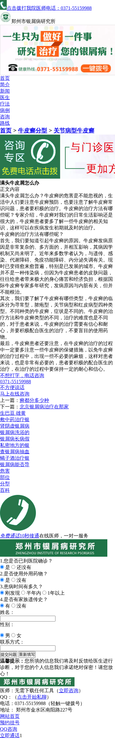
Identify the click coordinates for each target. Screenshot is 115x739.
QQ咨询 (8, 729)
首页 (5, 78)
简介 (5, 84)
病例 (5, 110)
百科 (5, 490)
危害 (5, 470)
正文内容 (10, 189)
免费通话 (10, 535)
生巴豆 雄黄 (13, 413)
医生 (5, 97)
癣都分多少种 (34, 400)
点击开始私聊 (32, 697)
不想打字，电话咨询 (22, 375)
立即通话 (10, 735)
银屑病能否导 (14, 464)
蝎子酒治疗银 (14, 458)
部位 (5, 477)
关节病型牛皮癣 (74, 130)
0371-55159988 (15, 381)
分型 (5, 483)
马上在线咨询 (14, 393)
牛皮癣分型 (32, 130)
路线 (5, 123)
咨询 (5, 116)
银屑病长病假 (14, 438)
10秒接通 (29, 535)
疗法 (5, 103)
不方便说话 (12, 387)
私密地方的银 (14, 445)
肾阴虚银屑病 (14, 426)
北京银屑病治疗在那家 (44, 406)
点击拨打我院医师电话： (49, 8)
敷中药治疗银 (14, 419)
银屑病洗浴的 (14, 432)
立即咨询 (69, 690)
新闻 (5, 91)
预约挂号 (10, 722)
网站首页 (10, 716)
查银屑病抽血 (14, 451)
